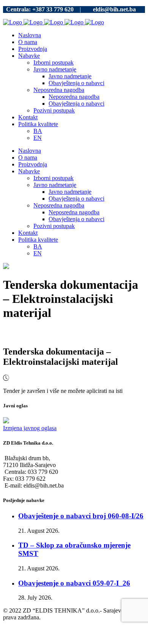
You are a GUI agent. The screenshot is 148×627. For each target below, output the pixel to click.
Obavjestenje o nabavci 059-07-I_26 (74, 583)
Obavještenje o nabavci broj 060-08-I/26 (80, 516)
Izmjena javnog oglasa (30, 428)
